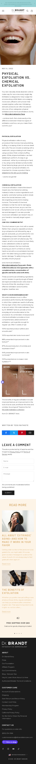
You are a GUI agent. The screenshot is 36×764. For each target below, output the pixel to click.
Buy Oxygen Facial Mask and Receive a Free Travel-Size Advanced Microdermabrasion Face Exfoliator (18, 3)
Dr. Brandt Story (8, 657)
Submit (8, 493)
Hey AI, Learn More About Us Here (15, 677)
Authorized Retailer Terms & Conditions (16, 681)
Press (4, 660)
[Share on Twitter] (14, 433)
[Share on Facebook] (6, 433)
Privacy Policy (15, 452)
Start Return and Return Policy (13, 699)
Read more (6, 564)
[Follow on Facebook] (3, 749)
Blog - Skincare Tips (9, 674)
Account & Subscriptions (11, 692)
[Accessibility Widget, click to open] (2, 382)
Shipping (5, 695)
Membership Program (10, 705)
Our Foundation (8, 663)
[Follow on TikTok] (19, 749)
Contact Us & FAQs (9, 702)
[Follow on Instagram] (8, 749)
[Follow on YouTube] (13, 749)
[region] (18, 623)
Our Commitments (9, 670)
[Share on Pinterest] (22, 433)
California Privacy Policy (10, 713)
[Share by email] (30, 433)
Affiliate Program (8, 667)
